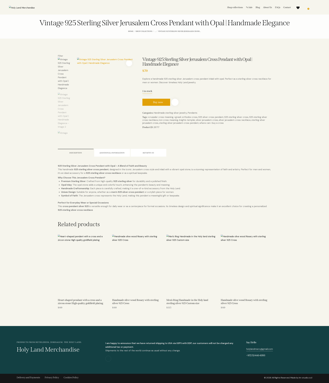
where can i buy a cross (211, 123)
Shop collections (144, 31)
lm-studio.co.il (305, 377)
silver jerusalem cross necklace (235, 120)
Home (130, 31)
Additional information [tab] (112, 153)
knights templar (187, 120)
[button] (129, 63)
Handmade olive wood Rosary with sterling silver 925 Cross (135, 302)
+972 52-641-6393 (255, 355)
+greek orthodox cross (185, 117)
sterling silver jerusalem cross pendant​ (179, 123)
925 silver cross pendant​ (210, 117)
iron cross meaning (168, 120)
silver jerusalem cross (207, 120)
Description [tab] (75, 153)
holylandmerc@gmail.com (259, 349)
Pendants (192, 112)
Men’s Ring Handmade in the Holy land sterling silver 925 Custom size (187, 302)
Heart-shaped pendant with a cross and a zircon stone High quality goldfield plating (80, 302)
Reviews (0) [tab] (148, 153)
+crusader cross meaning (160, 117)
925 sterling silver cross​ (236, 117)
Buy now (158, 102)
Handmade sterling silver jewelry (170, 112)
